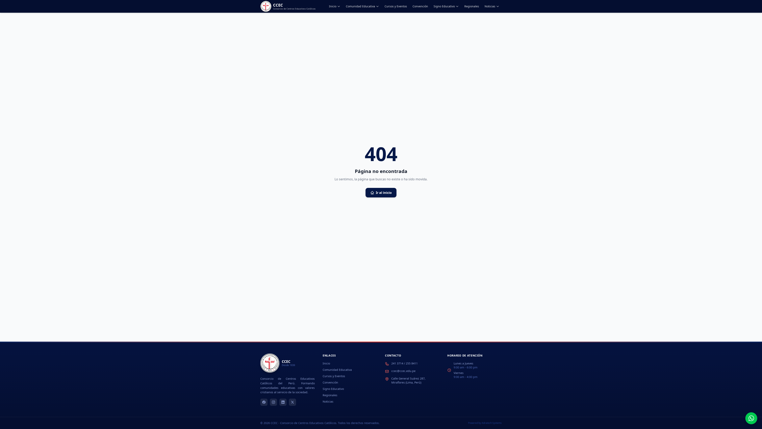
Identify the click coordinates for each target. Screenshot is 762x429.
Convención (420, 6)
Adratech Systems (492, 423)
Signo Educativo (444, 6)
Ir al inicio (384, 192)
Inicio (332, 6)
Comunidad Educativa (360, 6)
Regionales (471, 6)
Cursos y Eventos (396, 6)
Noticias (490, 6)
